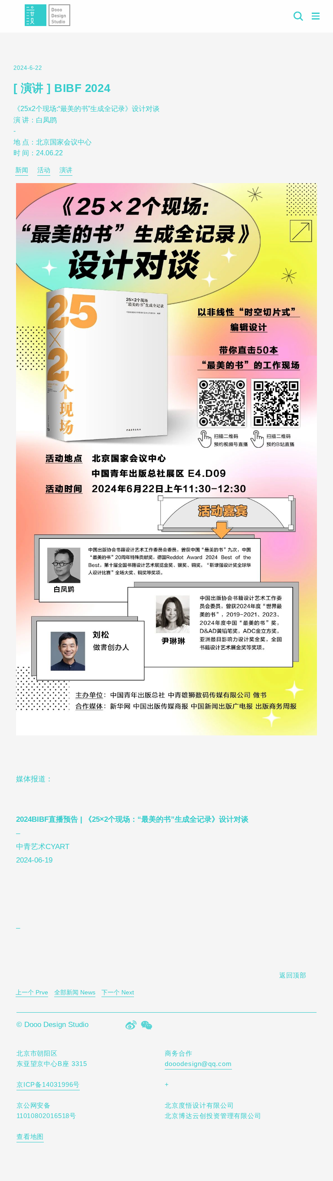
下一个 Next (117, 992)
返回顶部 (293, 975)
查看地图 (30, 1136)
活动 (43, 170)
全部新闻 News (74, 992)
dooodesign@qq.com (198, 1063)
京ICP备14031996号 (48, 1084)
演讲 (65, 170)
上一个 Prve (32, 992)
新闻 (21, 170)
